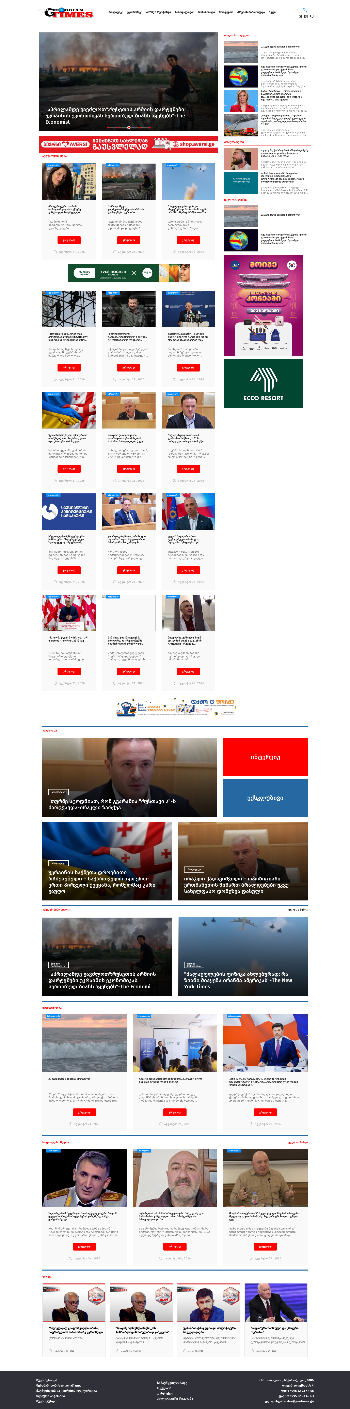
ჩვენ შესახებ (46, 1380)
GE (300, 16)
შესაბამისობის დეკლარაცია (58, 1385)
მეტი (272, 12)
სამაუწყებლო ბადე (172, 1383)
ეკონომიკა (134, 12)
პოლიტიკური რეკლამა (175, 1399)
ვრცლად (69, 240)
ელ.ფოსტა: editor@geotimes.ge (289, 1401)
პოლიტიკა (116, 12)
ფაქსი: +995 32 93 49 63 (296, 1396)
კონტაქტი (165, 1393)
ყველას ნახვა (298, 909)
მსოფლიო (226, 12)
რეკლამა (164, 1388)
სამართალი (206, 12)
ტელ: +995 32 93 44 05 (297, 1391)
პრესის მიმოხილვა (251, 12)
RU (311, 16)
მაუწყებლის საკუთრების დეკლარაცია (66, 1391)
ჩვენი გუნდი (46, 1401)
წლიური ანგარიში (50, 1396)
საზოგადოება (184, 12)
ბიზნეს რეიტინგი (158, 12)
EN (306, 16)
